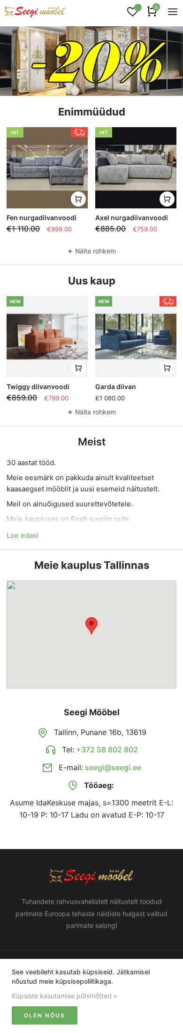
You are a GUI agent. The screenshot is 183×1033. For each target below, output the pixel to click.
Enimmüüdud (91, 112)
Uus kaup (91, 281)
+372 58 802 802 (107, 749)
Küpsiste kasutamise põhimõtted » (64, 996)
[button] (91, 625)
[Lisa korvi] (78, 199)
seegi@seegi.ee (113, 767)
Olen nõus (44, 1015)
